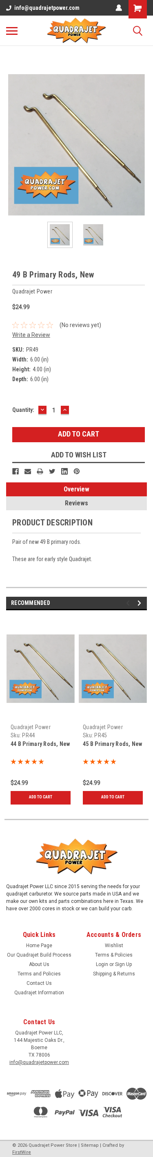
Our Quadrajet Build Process (39, 955)
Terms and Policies (39, 974)
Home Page (39, 945)
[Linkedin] (64, 471)
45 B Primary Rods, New (112, 744)
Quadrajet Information (39, 993)
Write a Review (31, 335)
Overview (76, 489)
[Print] (40, 471)
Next (141, 145)
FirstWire (21, 1152)
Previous (12, 145)
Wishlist (114, 945)
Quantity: (23, 410)
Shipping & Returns (114, 974)
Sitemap (90, 1145)
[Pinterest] (76, 471)
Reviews (76, 503)
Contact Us (39, 983)
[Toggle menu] (12, 30)
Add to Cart (40, 797)
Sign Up (123, 964)
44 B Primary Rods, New (40, 744)
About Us (39, 964)
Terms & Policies (114, 955)
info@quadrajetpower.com (47, 8)
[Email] (27, 471)
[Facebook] (15, 471)
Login (102, 964)
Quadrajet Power (31, 727)
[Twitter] (52, 471)
